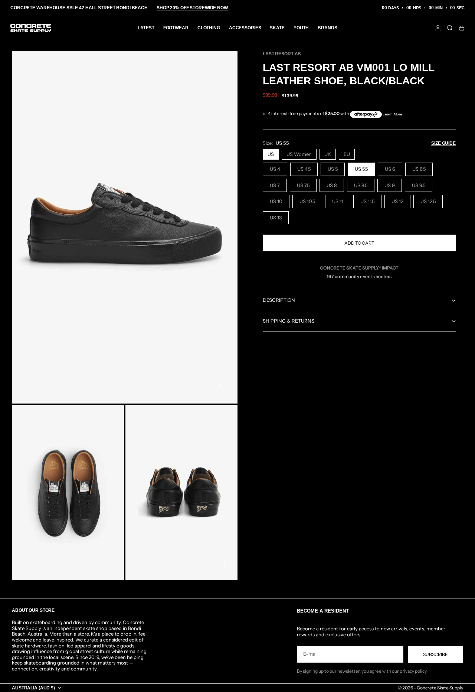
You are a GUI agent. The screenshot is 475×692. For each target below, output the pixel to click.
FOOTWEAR (176, 27)
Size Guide (443, 143)
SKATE (277, 27)
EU (347, 154)
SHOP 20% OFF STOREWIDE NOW (192, 7)
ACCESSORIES (245, 27)
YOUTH (301, 27)
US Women (299, 154)
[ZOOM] (219, 385)
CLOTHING (208, 27)
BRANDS (327, 27)
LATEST (146, 27)
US (271, 154)
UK (327, 154)
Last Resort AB (282, 53)
